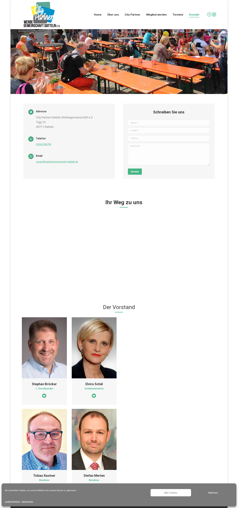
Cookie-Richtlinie (12, 502)
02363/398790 (43, 144)
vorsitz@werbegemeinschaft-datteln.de (57, 161)
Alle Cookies (170, 492)
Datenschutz (27, 502)
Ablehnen (213, 492)
